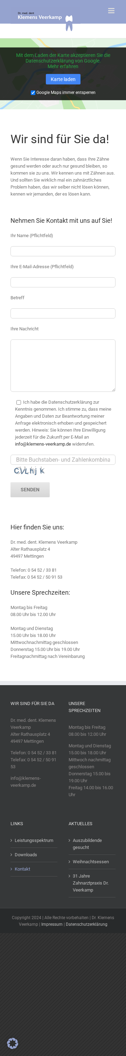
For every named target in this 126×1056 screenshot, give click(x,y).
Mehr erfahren (63, 66)
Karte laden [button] (63, 79)
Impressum (52, 924)
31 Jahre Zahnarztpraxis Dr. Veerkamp (90, 883)
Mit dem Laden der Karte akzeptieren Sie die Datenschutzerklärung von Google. (63, 58)
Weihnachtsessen (91, 861)
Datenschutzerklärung (86, 924)
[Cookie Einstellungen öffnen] (12, 1047)
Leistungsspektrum (34, 840)
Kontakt (22, 869)
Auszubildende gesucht (87, 844)
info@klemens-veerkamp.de (43, 444)
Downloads (26, 854)
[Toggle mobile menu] (111, 10)
